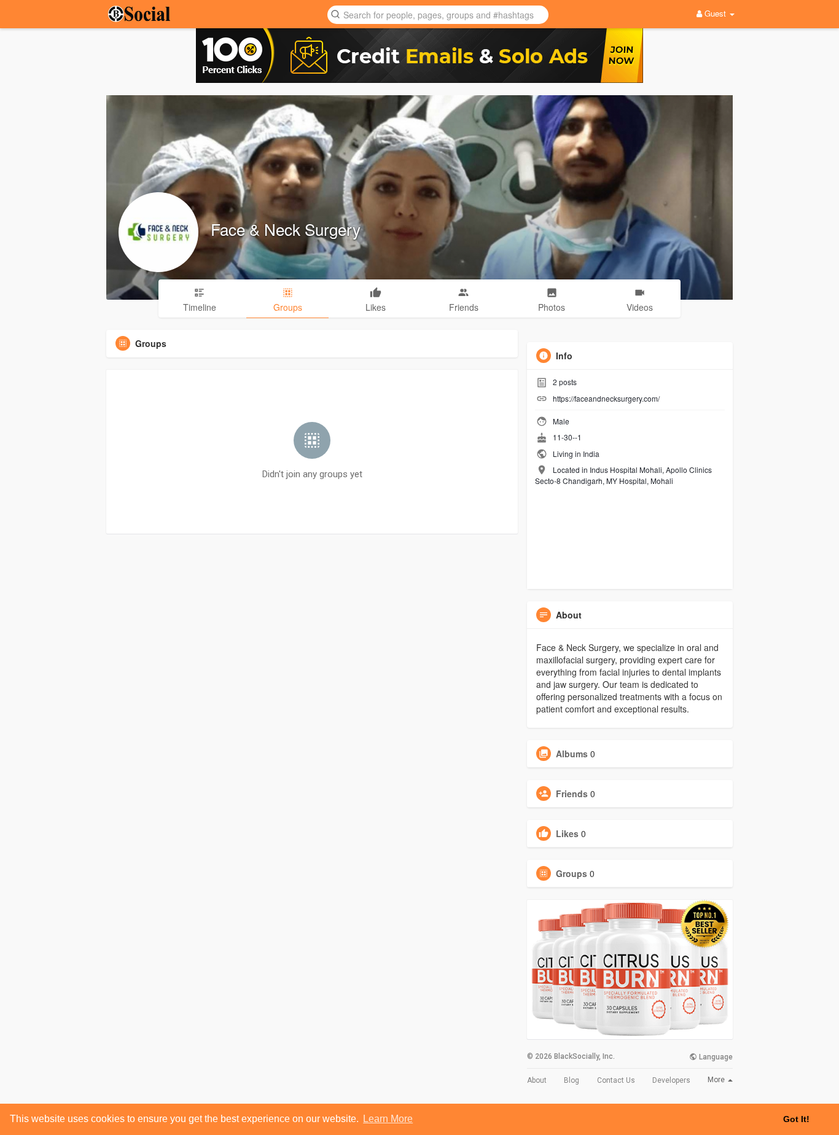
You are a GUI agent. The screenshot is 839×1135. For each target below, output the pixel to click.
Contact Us (616, 1080)
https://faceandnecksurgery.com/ (606, 398)
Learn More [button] (388, 1119)
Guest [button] (715, 13)
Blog (571, 1080)
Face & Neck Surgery (286, 228)
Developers (671, 1080)
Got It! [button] (796, 1119)
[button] (438, 14)
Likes (567, 833)
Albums (572, 754)
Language (715, 1057)
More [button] (717, 1079)
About (537, 1080)
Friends (572, 793)
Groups (571, 873)
